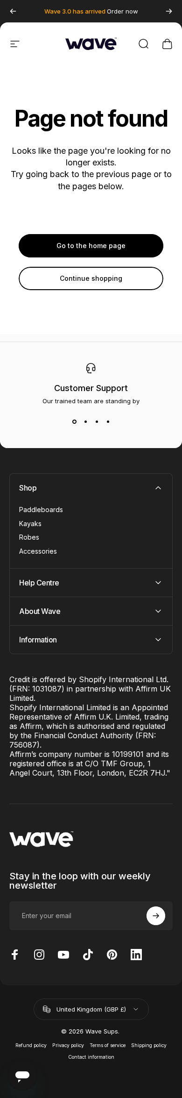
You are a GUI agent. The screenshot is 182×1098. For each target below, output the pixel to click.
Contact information (91, 1057)
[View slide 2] (85, 421)
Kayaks (30, 524)
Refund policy (31, 1045)
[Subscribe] (156, 915)
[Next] (169, 11)
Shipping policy (149, 1045)
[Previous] (13, 11)
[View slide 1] (74, 421)
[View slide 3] (96, 421)
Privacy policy (68, 1045)
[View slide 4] (107, 421)
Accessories (38, 551)
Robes (29, 537)
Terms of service (108, 1045)
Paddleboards (41, 509)
